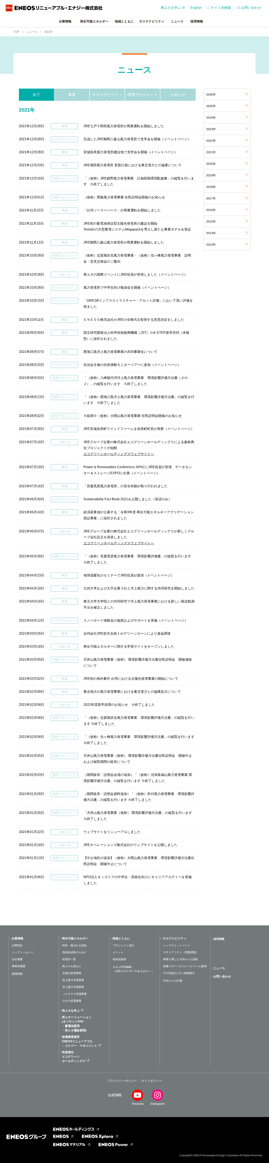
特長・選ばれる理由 (74, 945)
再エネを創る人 (71, 966)
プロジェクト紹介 (123, 945)
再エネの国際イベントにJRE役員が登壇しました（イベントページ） (135, 274)
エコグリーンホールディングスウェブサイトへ (118, 454)
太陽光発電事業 (71, 973)
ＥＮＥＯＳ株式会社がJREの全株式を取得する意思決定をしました (133, 319)
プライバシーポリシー (122, 1080)
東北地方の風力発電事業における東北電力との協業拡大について (132, 691)
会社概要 (17, 959)
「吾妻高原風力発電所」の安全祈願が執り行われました (125, 486)
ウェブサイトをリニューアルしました (112, 832)
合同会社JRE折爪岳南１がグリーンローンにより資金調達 (127, 633)
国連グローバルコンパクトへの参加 (185, 966)
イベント (118, 952)
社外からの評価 (172, 980)
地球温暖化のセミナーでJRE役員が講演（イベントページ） (128, 575)
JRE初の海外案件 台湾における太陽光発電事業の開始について (130, 678)
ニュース (31, 31)
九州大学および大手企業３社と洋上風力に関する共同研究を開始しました (138, 588)
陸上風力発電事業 (73, 980)
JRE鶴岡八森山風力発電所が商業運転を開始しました (123, 242)
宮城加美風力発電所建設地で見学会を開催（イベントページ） (130, 152)
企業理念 (17, 945)
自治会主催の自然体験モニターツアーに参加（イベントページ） (132, 365)
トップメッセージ (23, 952)
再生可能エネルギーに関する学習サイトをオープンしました (128, 646)
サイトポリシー (151, 1080)
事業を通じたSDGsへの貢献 (180, 959)
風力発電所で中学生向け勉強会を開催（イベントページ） (127, 287)
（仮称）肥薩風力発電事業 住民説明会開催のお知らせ (124, 197)
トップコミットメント (176, 945)
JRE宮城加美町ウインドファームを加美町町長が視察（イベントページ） (138, 429)
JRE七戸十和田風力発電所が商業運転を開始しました (123, 126)
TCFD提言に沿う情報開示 (179, 973)
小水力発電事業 (71, 1000)
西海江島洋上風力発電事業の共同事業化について (120, 352)
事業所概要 (18, 966)
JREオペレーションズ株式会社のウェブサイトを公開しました (130, 845)
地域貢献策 (119, 959)
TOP (16, 31)
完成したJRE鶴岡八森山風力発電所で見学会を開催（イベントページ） (137, 139)
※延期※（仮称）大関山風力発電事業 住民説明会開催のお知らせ (132, 416)
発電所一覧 (69, 959)
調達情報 (17, 973)
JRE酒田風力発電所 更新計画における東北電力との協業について (132, 165)
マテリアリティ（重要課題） (181, 952)
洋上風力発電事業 (73, 987)
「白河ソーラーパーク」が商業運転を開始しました (122, 210)
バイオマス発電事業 (74, 993)
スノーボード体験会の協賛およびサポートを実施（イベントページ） (135, 620)
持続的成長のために (74, 952)
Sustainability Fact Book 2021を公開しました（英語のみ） (127, 499)
